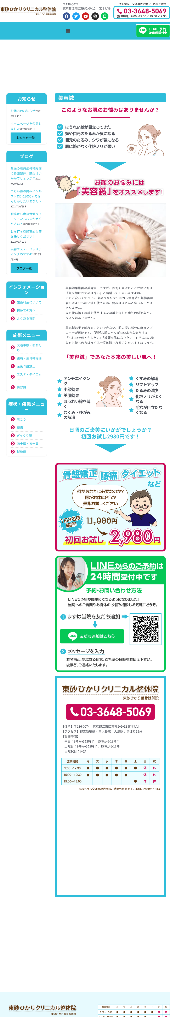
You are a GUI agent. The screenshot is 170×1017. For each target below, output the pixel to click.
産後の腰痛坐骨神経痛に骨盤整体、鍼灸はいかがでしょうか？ (26, 173)
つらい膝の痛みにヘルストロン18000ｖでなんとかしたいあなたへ (26, 196)
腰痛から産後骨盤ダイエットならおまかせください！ (26, 219)
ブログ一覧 (24, 268)
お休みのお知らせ (23, 110)
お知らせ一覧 (25, 137)
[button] (68, 31)
